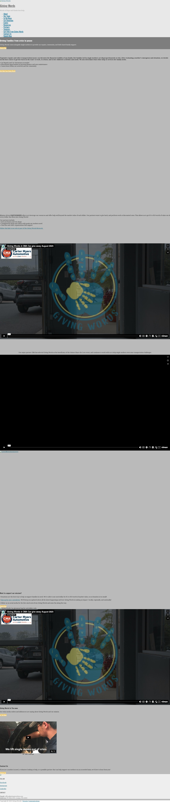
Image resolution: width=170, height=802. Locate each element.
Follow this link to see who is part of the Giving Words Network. (21, 228)
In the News (8, 18)
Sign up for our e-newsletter (10, 600)
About (6, 13)
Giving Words (7, 6)
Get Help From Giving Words (13, 31)
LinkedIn (3, 789)
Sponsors (7, 29)
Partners (7, 27)
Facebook (3, 782)
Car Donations (8, 20)
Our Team (7, 16)
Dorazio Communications (31, 801)
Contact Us (7, 33)
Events (6, 22)
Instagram (3, 786)
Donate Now (8, 35)
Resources (7, 24)
